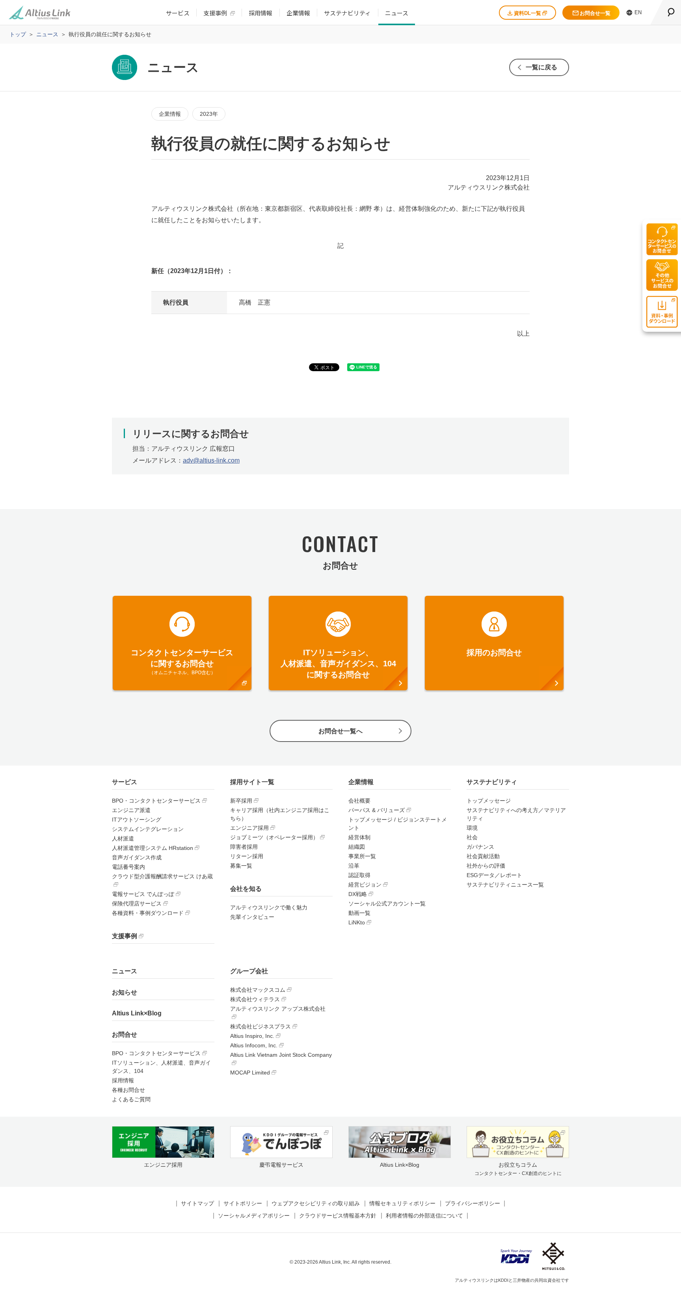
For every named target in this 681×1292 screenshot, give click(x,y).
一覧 (541, 67)
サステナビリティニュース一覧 (505, 884)
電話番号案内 (128, 867)
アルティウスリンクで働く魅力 (268, 907)
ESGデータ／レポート (494, 875)
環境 (472, 828)
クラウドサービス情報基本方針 (337, 1215)
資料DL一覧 (527, 13)
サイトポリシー (242, 1203)
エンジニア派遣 (131, 810)
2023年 (209, 114)
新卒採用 (241, 801)
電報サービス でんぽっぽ (143, 894)
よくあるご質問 (131, 1099)
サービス (178, 13)
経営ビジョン (364, 884)
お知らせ (124, 992)
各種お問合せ (128, 1090)
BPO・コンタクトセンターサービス (156, 801)
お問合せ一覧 (595, 13)
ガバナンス (480, 847)
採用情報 (260, 13)
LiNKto (356, 922)
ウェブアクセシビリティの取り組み (316, 1203)
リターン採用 (246, 856)
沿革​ (353, 866)
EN (638, 12)
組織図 (356, 847)
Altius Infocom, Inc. (253, 1045)
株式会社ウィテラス (255, 999)
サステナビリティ (347, 13)
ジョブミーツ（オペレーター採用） (274, 837)
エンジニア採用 (249, 828)
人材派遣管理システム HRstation (152, 848)
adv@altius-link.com (211, 460)
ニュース (396, 13)
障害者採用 (244, 847)
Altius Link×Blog (137, 1013)
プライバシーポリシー (472, 1203)
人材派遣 (123, 838)
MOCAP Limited (250, 1072)
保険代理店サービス (137, 903)
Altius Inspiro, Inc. (252, 1036)
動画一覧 (359, 913)
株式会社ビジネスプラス (260, 1026)
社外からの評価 (486, 866)
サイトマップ (197, 1203)
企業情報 (298, 13)
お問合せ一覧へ (340, 731)
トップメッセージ (489, 801)
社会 (472, 837)
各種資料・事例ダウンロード (148, 913)
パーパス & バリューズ (376, 810)
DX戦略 (357, 894)
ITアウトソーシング (136, 819)
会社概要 (359, 801)
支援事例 (215, 13)
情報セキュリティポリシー (402, 1203)
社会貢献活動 (483, 856)
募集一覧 (241, 866)
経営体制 (359, 837)
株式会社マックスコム (257, 990)
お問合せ (124, 1034)
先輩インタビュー (252, 917)
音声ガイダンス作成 (137, 857)
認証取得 (359, 875)
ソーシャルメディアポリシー (254, 1215)
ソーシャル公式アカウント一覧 (387, 903)
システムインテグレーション (148, 829)
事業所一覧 (362, 856)
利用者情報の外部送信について (424, 1215)
